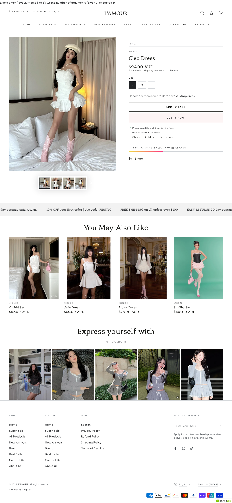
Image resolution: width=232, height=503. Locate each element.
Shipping (149, 70)
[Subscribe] (221, 426)
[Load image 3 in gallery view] (68, 183)
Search (86, 424)
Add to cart (175, 106)
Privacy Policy (90, 430)
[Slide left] (34, 183)
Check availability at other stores (152, 137)
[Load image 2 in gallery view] (56, 183)
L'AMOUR (23, 484)
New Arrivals (18, 442)
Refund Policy (90, 436)
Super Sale (16, 430)
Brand (13, 448)
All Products (17, 436)
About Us (15, 466)
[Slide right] (91, 183)
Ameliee (133, 51)
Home (132, 44)
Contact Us (16, 460)
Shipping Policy (91, 442)
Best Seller (16, 454)
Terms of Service (92, 448)
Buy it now (176, 117)
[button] (202, 13)
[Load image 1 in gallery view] (44, 183)
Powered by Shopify (20, 489)
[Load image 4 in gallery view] (80, 183)
